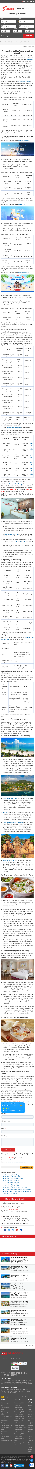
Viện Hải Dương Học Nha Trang (13, 822)
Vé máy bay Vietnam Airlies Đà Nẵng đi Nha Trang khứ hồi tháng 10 (19, 1268)
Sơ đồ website (20, 1359)
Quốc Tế (17, 1400)
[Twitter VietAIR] (9, 1230)
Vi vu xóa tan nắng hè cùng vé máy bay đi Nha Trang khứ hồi (19, 1338)
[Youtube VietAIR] (17, 1230)
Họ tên (3, 1113)
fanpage (18, 541)
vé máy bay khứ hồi (11, 534)
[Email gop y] (21, 1230)
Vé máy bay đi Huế (6, 1425)
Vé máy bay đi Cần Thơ (11, 1182)
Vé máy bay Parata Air (31, 1418)
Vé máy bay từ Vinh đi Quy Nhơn (14, 1186)
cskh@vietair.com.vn (12, 1160)
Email (3, 1128)
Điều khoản (6, 1359)
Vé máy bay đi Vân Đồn (11, 1180)
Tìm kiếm (28, 35)
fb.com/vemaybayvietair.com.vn (17, 1162)
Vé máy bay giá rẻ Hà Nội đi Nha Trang (19, 1293)
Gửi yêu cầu (8, 1149)
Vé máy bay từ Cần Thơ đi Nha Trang (18, 1328)
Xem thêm (29, 1345)
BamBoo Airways (23, 272)
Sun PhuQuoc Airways (30, 1441)
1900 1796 (10, 1158)
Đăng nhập (25, 1)
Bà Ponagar (8, 860)
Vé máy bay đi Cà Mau (11, 1184)
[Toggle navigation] (32, 8)
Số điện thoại (6, 1121)
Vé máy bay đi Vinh (6, 1440)
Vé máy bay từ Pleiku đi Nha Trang (17, 1284)
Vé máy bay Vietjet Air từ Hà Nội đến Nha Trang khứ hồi (19, 1302)
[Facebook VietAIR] (5, 1230)
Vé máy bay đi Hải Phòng (12, 1176)
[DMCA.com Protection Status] (26, 1167)
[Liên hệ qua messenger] (31, 1461)
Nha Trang (10, 798)
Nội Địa (3, 1400)
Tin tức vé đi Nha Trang (9, 1254)
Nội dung (4, 1136)
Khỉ (5, 812)
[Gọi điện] (31, 1457)
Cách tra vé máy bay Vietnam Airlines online (17, 1189)
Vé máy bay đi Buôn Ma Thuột (13, 1178)
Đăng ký (32, 1)
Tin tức (13, 1359)
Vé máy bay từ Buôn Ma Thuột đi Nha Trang (18, 1320)
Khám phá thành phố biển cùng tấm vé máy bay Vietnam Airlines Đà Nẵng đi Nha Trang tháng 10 (19, 1259)
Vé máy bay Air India (30, 1407)
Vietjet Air (30, 1423)
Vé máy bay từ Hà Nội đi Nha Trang (18, 1311)
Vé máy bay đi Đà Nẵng (11, 1175)
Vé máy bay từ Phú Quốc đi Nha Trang (19, 1275)
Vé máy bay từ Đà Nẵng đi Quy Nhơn (15, 1187)
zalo (24, 541)
